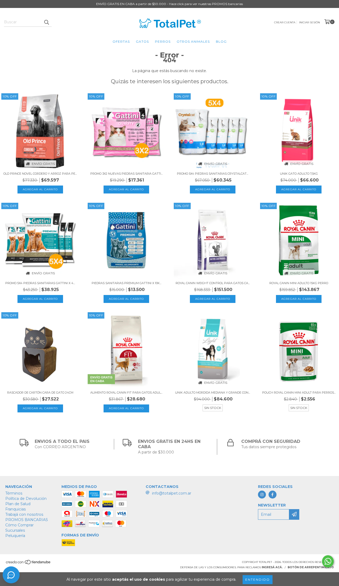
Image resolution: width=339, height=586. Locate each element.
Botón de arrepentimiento (311, 567)
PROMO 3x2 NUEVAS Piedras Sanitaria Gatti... (126, 173)
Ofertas (121, 41)
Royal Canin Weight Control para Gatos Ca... (213, 283)
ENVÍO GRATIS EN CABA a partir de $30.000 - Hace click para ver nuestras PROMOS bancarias (169, 4)
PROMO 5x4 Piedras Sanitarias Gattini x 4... (40, 283)
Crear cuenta (284, 22)
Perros (163, 41)
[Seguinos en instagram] (262, 495)
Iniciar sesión (309, 22)
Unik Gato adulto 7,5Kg (299, 173)
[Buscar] (46, 22)
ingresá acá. (272, 567)
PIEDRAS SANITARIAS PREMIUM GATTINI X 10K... (126, 283)
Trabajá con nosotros (24, 514)
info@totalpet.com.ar (171, 493)
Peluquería (15, 535)
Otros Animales (193, 41)
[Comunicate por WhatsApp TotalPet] (328, 561)
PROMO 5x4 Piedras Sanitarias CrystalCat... (212, 173)
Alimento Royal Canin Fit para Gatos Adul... (126, 392)
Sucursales (15, 530)
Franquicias (15, 509)
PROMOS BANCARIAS (26, 519)
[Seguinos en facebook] (272, 495)
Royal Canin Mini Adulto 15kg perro (298, 283)
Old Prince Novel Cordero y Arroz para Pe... (40, 173)
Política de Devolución (26, 498)
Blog (221, 41)
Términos (13, 493)
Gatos (142, 41)
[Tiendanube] (28, 564)
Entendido (257, 579)
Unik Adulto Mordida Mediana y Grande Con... (212, 392)
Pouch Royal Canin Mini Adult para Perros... (299, 392)
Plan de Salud (17, 503)
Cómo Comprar (19, 525)
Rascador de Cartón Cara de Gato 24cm (40, 392)
